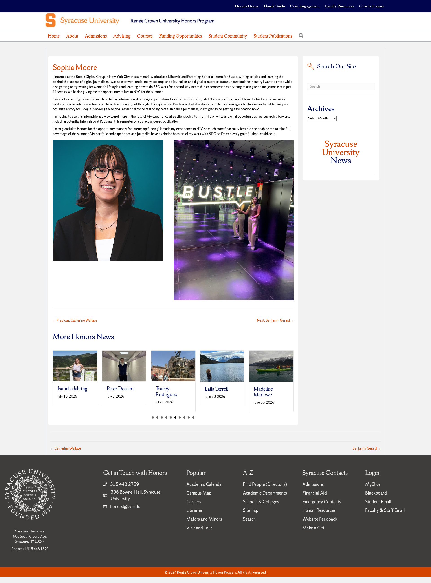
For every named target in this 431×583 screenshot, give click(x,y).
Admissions (96, 36)
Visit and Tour (199, 528)
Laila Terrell (216, 389)
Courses (145, 36)
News (341, 152)
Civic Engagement (305, 6)
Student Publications (273, 36)
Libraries (194, 510)
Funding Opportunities (180, 36)
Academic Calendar (204, 484)
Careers (193, 502)
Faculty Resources (339, 6)
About (72, 36)
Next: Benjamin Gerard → (275, 320)
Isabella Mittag (72, 388)
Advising (121, 36)
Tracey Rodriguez (166, 391)
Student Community (228, 36)
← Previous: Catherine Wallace (75, 320)
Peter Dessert (120, 388)
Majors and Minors (204, 519)
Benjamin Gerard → (366, 448)
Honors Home (246, 6)
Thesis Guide (274, 6)
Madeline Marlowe (263, 392)
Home (54, 36)
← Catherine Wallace (66, 448)
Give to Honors (371, 6)
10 (193, 417)
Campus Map (198, 493)
